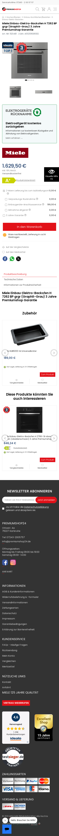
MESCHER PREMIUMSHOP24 (22, 816)
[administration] (39, 823)
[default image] (29, 60)
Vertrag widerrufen (16, 703)
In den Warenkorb (29, 227)
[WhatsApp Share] (12, 259)
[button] (26, 80)
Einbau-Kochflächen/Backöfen (37, 17)
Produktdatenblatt (25, 180)
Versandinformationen (15, 602)
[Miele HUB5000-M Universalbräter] (29, 334)
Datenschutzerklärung (36, 507)
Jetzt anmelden (46, 500)
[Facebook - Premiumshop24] (5, 563)
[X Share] (18, 259)
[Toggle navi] (55, 9)
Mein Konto (8, 655)
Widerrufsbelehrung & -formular (20, 597)
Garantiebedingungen (14, 624)
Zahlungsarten (10, 607)
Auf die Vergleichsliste (17, 247)
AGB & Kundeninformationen (18, 591)
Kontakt (6, 682)
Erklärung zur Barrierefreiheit (18, 629)
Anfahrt (6, 687)
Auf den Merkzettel (15, 252)
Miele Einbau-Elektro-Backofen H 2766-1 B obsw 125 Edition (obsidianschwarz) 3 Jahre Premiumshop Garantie (29, 439)
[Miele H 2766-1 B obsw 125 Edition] (8, 448)
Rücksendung (9, 650)
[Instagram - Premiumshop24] (13, 563)
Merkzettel (42, 383)
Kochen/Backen (14, 17)
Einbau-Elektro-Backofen (12, 19)
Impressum (8, 618)
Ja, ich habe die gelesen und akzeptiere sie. (27, 508)
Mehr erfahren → (14, 138)
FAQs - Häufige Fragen (14, 645)
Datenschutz (9, 613)
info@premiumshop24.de (16, 541)
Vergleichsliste (16, 383)
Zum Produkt (47, 374)
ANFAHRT (7, 571)
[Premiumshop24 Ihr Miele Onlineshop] (11, 9)
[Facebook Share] (5, 259)
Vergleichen (9, 661)
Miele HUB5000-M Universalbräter (20, 351)
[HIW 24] (34, 823)
